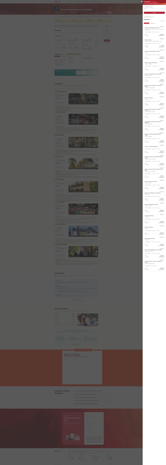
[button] (83, 232)
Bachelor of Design (148, 39)
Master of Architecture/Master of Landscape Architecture (152, 110)
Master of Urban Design (149, 227)
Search (154, 12)
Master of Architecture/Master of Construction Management (153, 122)
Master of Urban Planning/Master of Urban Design (153, 249)
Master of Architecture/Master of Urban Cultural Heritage (153, 86)
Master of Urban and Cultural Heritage (151, 204)
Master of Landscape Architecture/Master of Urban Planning (154, 157)
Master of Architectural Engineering (151, 62)
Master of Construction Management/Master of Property (153, 135)
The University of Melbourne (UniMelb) (150, 3)
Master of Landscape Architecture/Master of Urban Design (154, 170)
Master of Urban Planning (149, 215)
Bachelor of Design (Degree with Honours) (152, 27)
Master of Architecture (149, 97)
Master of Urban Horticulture (150, 238)
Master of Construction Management (151, 146)
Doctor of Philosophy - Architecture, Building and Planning (153, 262)
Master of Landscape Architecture (151, 181)
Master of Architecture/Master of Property (152, 51)
